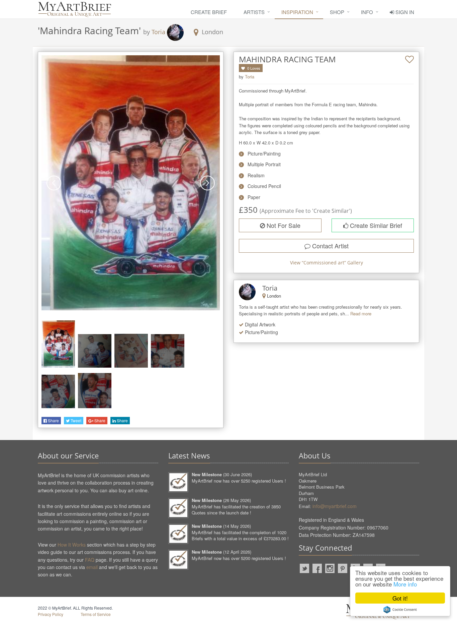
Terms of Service (96, 614)
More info (405, 584)
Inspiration (297, 11)
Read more (360, 313)
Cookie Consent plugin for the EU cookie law (400, 609)
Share (53, 420)
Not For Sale (282, 225)
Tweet (75, 420)
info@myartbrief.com (334, 506)
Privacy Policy (50, 614)
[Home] (74, 9)
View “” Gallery (326, 262)
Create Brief (209, 11)
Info (367, 11)
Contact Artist (329, 245)
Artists (254, 11)
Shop (337, 11)
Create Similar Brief (375, 225)
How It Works (72, 544)
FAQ (89, 559)
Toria (158, 32)
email (92, 567)
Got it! (400, 598)
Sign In (404, 11)
